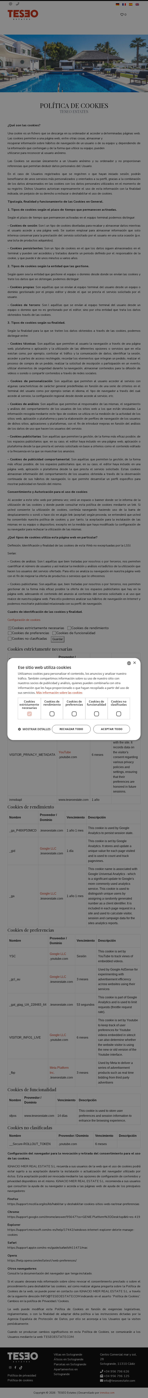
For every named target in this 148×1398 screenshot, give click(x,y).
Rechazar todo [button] (71, 729)
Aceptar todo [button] (112, 729)
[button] (34, 729)
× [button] (134, 662)
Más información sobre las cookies (59, 692)
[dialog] (74, 699)
